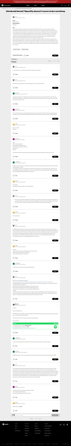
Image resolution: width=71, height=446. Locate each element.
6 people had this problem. (18, 55)
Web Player (37, 428)
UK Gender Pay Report (55, 443)
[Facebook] (67, 424)
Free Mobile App (38, 430)
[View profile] (14, 17)
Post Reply (55, 415)
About (16, 426)
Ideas (43, 5)
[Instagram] (60, 424)
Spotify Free (47, 435)
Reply (55, 55)
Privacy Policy (17, 443)
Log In (65, 5)
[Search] (62, 5)
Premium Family (47, 430)
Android (13, 8)
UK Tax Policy (48, 443)
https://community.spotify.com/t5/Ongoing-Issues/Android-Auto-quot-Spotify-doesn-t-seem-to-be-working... (33, 281)
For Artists (27, 426)
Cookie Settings (23, 443)
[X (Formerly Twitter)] (64, 424)
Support (36, 426)
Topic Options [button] (14, 59)
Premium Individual (48, 426)
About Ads (29, 443)
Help (27, 5)
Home (7, 8)
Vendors (26, 435)
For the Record (17, 430)
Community (7, 5)
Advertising (27, 430)
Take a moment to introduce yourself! (29, 328)
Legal (3, 443)
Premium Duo (47, 428)
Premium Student (48, 433)
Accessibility (34, 443)
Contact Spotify (37, 433)
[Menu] (68, 5)
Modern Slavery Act (41, 443)
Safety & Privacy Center (9, 443)
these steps (42, 2)
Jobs (16, 428)
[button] (58, 17)
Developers (27, 428)
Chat (35, 5)
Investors (26, 433)
